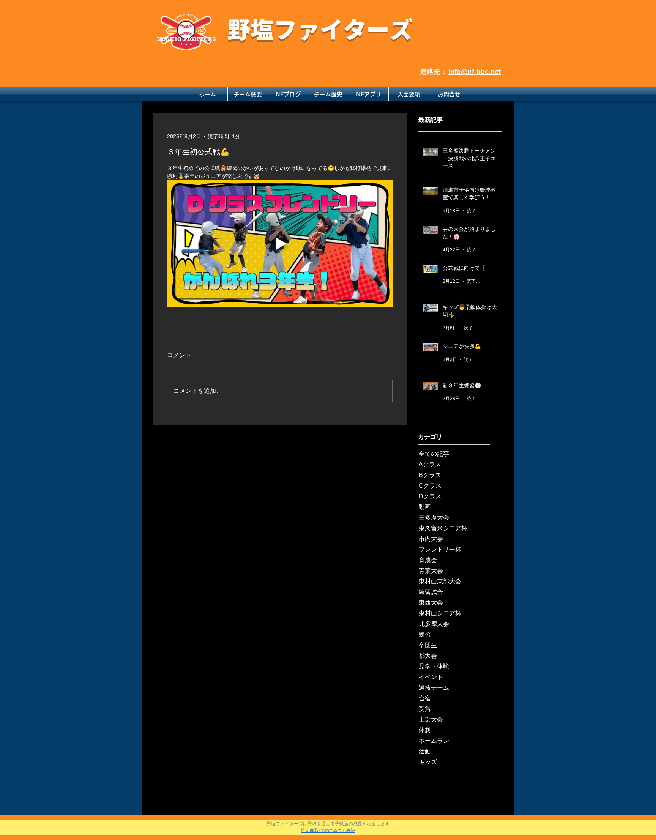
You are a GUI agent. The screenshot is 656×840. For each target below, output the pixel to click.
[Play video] (280, 243)
